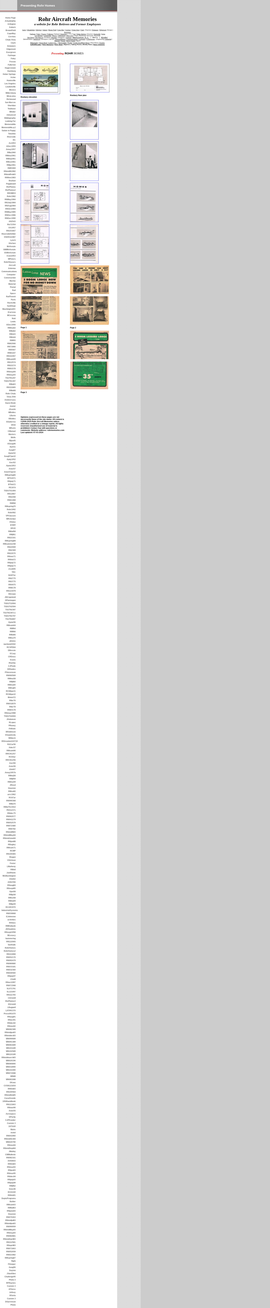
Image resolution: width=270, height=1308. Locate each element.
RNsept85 (11, 888)
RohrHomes (10, 948)
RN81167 (12, 353)
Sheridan (12, 105)
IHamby (12, 663)
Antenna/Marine (60, 39)
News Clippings (99, 44)
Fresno (12, 62)
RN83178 (11, 710)
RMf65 (13, 340)
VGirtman (11, 860)
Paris (13, 300)
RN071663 (11, 1248)
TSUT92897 (10, 619)
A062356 (12, 882)
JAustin (12, 409)
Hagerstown (10, 68)
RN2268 (12, 497)
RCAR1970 (11, 907)
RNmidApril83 (9, 1239)
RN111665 (11, 387)
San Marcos (10, 102)
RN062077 (11, 816)
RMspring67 (10, 1258)
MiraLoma (11, 96)
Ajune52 (12, 453)
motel (13, 1133)
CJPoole (12, 666)
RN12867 (11, 494)
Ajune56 (12, 622)
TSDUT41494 (10, 491)
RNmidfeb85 (10, 1095)
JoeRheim (11, 873)
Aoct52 (12, 462)
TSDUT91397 (10, 381)
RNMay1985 (10, 212)
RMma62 (12, 328)
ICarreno (12, 312)
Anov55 (12, 1111)
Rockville (11, 303)
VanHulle (12, 945)
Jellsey (12, 1292)
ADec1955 (11, 146)
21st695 (12, 569)
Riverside (11, 137)
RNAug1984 (10, 206)
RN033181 (11, 967)
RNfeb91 (12, 1195)
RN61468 (11, 500)
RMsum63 (11, 1205)
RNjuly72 (12, 563)
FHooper (12, 1264)
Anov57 (12, 469)
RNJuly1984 (10, 203)
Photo (13, 1305)
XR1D (13, 528)
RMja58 (12, 895)
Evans (13, 660)
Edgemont (11, 49)
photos (13, 641)
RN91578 (11, 368)
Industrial (108, 39)
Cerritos (12, 37)
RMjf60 (12, 682)
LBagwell (12, 1007)
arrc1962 (12, 794)
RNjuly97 (12, 976)
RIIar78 (12, 707)
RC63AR (12, 1192)
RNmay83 (11, 1233)
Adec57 (12, 747)
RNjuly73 (12, 566)
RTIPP (13, 525)
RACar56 (11, 744)
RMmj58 (12, 776)
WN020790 (11, 1142)
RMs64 (12, 337)
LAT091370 (11, 1010)
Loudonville (10, 87)
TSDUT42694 (10, 716)
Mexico (12, 90)
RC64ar (12, 757)
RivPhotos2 (10, 190)
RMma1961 (10, 156)
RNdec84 (11, 1176)
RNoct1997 (11, 982)
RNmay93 (11, 375)
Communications (9, 271)
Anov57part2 (10, 472)
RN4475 (12, 585)
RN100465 (11, 854)
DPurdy (12, 1117)
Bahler (13, 1201)
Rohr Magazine (47, 44)
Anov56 (12, 766)
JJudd (13, 979)
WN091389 (11, 1042)
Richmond (11, 99)
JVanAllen (11, 1273)
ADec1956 (11, 325)
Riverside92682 (9, 234)
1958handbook (9, 1101)
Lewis (13, 322)
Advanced (11, 115)
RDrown (12, 594)
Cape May (61, 30)
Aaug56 (12, 1267)
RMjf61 (12, 534)
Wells (13, 437)
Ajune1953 (11, 466)
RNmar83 (11, 1167)
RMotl (13, 870)
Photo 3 (12, 1280)
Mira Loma (70, 35)
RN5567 (12, 350)
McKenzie (11, 246)
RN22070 (11, 553)
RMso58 (12, 898)
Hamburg (11, 71)
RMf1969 (12, 168)
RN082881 (11, 1236)
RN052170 (11, 957)
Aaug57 (12, 450)
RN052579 (11, 823)
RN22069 (11, 547)
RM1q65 (12, 688)
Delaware (11, 46)
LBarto (13, 415)
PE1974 (12, 487)
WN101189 (11, 1048)
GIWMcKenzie (9, 249)
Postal (13, 287)
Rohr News (58, 44)
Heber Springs (9, 74)
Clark (13, 43)
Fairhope (12, 55)
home (24, 30)
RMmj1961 (11, 159)
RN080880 (11, 963)
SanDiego (11, 306)
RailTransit (11, 296)
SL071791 (11, 988)
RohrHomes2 (10, 951)
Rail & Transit (70, 41)
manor (13, 406)
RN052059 (11, 1252)
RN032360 (11, 970)
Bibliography (10, 118)
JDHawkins (10, 929)
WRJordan (11, 519)
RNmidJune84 (9, 838)
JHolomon (11, 719)
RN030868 (11, 913)
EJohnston (11, 916)
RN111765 (11, 995)
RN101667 (11, 231)
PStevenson (10, 672)
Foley (13, 58)
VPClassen (11, 516)
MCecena (11, 315)
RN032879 (11, 704)
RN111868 (11, 954)
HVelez (13, 522)
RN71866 (11, 347)
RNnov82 (11, 1026)
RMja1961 (11, 165)
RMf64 (13, 628)
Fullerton (12, 65)
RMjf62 (12, 1186)
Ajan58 (12, 891)
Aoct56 (12, 763)
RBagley (12, 844)
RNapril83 (11, 1245)
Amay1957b (10, 772)
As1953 (12, 143)
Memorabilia (10, 124)
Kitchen (12, 243)
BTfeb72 (12, 484)
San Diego (30, 37)
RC (14, 140)
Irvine (13, 77)
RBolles (12, 419)
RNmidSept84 (9, 1148)
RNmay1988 (10, 713)
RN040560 (11, 973)
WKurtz (12, 428)
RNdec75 (11, 813)
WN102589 (11, 1051)
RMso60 (12, 791)
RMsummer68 (9, 544)
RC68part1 (11, 691)
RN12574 (11, 362)
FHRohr (12, 729)
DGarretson (10, 1302)
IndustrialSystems (9, 910)
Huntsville (11, 80)
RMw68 (12, 390)
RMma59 (12, 782)
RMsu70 (12, 638)
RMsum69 (11, 359)
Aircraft (12, 265)
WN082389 (11, 1029)
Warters (12, 434)
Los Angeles (10, 84)
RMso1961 (11, 162)
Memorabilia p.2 (9, 127)
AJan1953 (11, 256)
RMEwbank (11, 926)
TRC (14, 572)
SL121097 (11, 992)
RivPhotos (11, 187)
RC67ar (12, 797)
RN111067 (11, 356)
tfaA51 (13, 447)
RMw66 (12, 635)
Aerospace (11, 1114)
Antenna (12, 268)
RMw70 (12, 804)
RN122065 (11, 942)
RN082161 (11, 1158)
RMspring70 (10, 506)
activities (12, 920)
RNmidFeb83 (10, 174)
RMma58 (12, 678)
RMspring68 (10, 541)
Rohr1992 (11, 509)
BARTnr (12, 575)
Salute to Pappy (9, 130)
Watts (13, 1129)
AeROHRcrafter (35, 44)
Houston (12, 788)
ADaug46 (11, 444)
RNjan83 (12, 1170)
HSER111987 (10, 237)
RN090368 (11, 801)
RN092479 (11, 960)
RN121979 (11, 591)
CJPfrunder (10, 1120)
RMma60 (12, 685)
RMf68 (13, 503)
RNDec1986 (10, 215)
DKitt (13, 425)
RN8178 (12, 588)
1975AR (12, 1126)
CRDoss (12, 657)
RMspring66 (10, 475)
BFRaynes (11, 1283)
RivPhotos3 (10, 1001)
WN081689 (11, 1045)
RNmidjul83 (10, 1220)
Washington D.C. (81, 37)
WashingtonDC (9, 309)
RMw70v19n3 (10, 807)
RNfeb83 (12, 1089)
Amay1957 (11, 149)
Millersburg (11, 93)
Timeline (12, 134)
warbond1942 (10, 644)
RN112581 (11, 1242)
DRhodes (11, 669)
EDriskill (12, 1004)
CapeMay (11, 33)
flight (13, 1261)
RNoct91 (12, 1020)
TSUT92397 (10, 610)
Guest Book (10, 403)
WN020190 (11, 1061)
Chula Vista (10, 40)
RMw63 (12, 384)
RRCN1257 (11, 754)
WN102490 (11, 1070)
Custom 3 (11, 1123)
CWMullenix (10, 1154)
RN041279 (11, 819)
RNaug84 (11, 885)
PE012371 (11, 810)
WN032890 (11, 1067)
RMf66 (13, 632)
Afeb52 (12, 879)
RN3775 (12, 581)
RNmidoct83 (10, 1035)
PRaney (12, 725)
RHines (12, 923)
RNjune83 (11, 1211)
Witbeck (12, 738)
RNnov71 (11, 556)
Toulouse (12, 109)
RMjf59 (12, 779)
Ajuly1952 (11, 459)
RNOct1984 (10, 209)
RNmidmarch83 (9, 1057)
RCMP (13, 851)
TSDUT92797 (10, 616)
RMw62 (12, 331)
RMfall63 (12, 1208)
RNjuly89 (12, 1183)
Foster (13, 863)
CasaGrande (10, 1098)
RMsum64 (11, 625)
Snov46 (12, 1189)
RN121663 (11, 1104)
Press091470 (10, 1014)
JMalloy (12, 1151)
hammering (10, 938)
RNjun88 (12, 841)
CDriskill (12, 998)
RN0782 (12, 829)
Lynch (13, 240)
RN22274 (11, 365)
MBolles (12, 412)
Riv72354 (11, 224)
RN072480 (11, 826)
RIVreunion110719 (9, 741)
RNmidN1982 (10, 171)
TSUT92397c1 (9, 613)
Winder (12, 112)
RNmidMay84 (10, 835)
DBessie (12, 650)
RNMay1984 (10, 199)
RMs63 (12, 334)
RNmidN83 (11, 832)
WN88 (13, 1076)
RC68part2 (11, 694)
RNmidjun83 (10, 1223)
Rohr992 (12, 513)
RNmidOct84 (10, 1139)
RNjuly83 (12, 1180)
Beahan (12, 181)
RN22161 (11, 538)
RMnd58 (12, 531)
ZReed (13, 785)
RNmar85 (11, 1173)
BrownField (11, 30)
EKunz (13, 1082)
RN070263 (11, 1217)
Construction (10, 278)
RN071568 (11, 985)
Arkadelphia (10, 21)
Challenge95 (10, 1277)
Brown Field (52, 30)
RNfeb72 (12, 559)
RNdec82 (11, 1023)
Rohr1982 (11, 196)
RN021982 (11, 1255)
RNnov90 (11, 1107)
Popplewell (11, 184)
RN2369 (12, 550)
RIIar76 (12, 700)
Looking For (10, 121)
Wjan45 (12, 440)
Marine (13, 281)
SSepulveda (10, 735)
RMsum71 (11, 848)
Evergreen (11, 52)
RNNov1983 (10, 177)
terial (57, 41)
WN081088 (11, 1079)
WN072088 (11, 1073)
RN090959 (11, 1226)
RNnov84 (11, 1145)
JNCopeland (10, 597)
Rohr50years (10, 262)
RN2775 (12, 578)
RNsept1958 (10, 932)
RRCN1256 (11, 760)
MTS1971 (11, 478)
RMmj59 (12, 901)
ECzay (13, 653)
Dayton (12, 1270)
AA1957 (12, 228)
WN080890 (11, 1064)
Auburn (12, 27)
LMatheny (11, 866)
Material (12, 284)
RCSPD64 (11, 647)
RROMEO (11, 193)
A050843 (12, 1161)
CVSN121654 (10, 1086)
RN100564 (11, 1092)
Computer (11, 275)
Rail (14, 290)
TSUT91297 (10, 378)
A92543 (12, 221)
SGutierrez (11, 422)
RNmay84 (11, 372)
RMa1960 (11, 152)
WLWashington (9, 876)
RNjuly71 (12, 481)
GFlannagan (10, 600)
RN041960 (11, 1136)
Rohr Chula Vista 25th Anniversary (10, 397)
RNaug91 (11, 1017)
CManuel (12, 431)
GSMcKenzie (10, 253)
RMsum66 (11, 751)
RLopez (12, 722)
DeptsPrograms (9, 1198)
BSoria (13, 1295)
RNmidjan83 (10, 1032)
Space (13, 293)
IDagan (12, 857)
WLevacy (11, 935)
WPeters (12, 259)
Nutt (14, 318)
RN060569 (11, 675)
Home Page (10, 18)
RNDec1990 (10, 218)
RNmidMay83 (10, 1230)
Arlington (12, 24)
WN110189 (11, 1054)
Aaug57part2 (10, 456)
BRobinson (11, 732)
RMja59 (12, 904)
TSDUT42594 (10, 606)
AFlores (12, 1289)
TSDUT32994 (10, 603)
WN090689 (11, 1039)
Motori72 (12, 697)
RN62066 (11, 343)
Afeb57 (12, 769)
